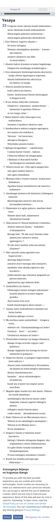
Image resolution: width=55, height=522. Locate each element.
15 (4, 252)
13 (4, 208)
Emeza (7, 517)
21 (4, 391)
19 (4, 339)
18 (4, 320)
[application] (27, 14)
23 (4, 432)
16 (4, 286)
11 (4, 178)
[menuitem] (4, 3)
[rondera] (52, 3)
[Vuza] (2, 14)
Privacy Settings (32, 510)
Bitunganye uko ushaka (37, 517)
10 (4, 166)
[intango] (4, 3)
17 (4, 308)
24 (4, 458)
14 (4, 222)
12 (4, 193)
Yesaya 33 (15, 9)
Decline (18, 517)
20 (4, 357)
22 (4, 417)
